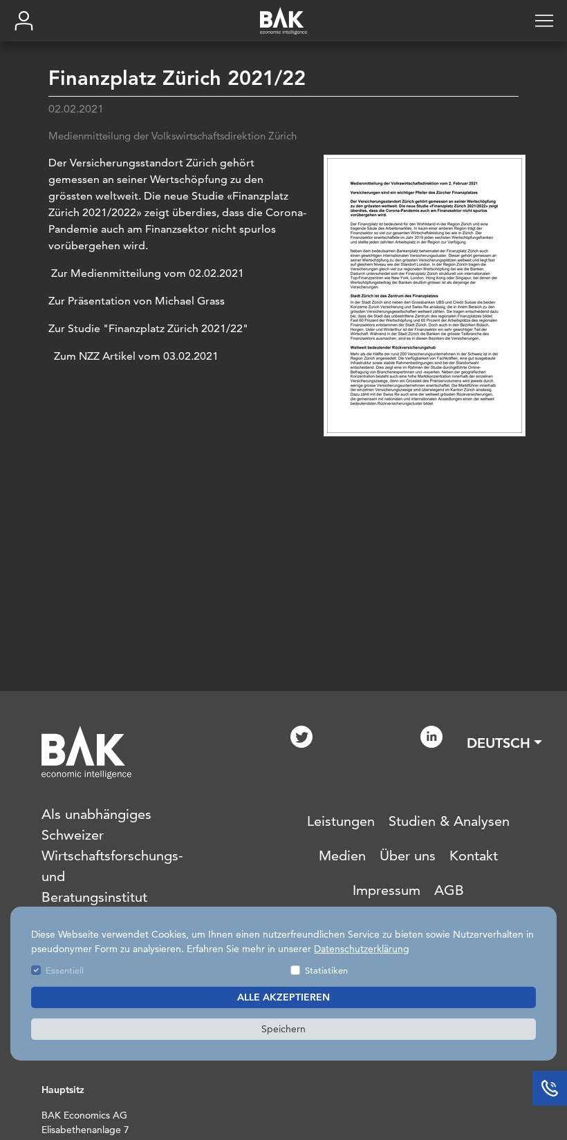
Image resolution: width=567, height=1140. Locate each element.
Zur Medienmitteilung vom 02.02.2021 (146, 273)
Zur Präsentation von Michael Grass (136, 300)
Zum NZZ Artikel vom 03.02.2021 (136, 356)
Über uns (408, 855)
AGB (449, 890)
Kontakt (473, 855)
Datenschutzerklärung (361, 949)
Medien (342, 855)
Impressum (386, 890)
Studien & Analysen (449, 821)
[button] (504, 743)
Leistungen (341, 821)
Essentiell (65, 970)
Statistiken (326, 970)
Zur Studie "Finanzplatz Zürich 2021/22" (148, 328)
